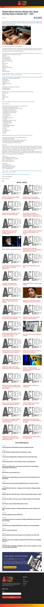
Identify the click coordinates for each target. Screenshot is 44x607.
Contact (24, 584)
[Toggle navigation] (2, 7)
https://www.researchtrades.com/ (22, 174)
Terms (24, 579)
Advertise (24, 583)
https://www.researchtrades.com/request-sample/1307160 (23, 101)
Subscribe (12, 597)
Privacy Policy (25, 581)
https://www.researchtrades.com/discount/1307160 (22, 135)
